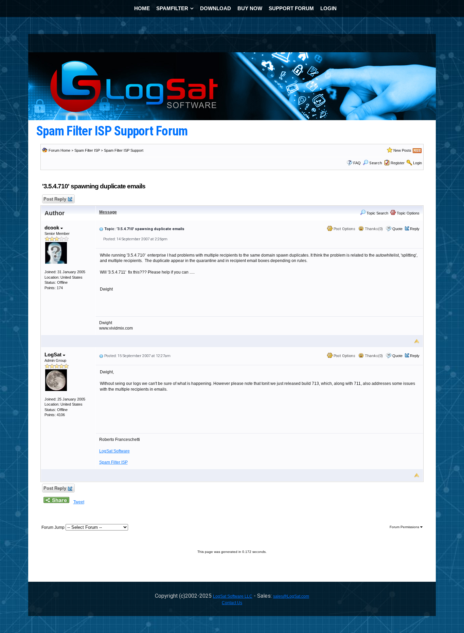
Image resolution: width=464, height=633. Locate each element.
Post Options (344, 229)
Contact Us (232, 602)
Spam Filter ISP (87, 150)
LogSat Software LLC (232, 596)
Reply (415, 229)
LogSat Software (114, 451)
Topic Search (376, 213)
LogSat (53, 354)
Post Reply (55, 199)
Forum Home (59, 150)
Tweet (78, 502)
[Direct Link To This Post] (101, 229)
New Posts (402, 150)
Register (398, 163)
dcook (52, 227)
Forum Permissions (405, 527)
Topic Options (408, 213)
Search (375, 163)
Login (417, 163)
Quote (397, 229)
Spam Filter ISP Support (123, 150)
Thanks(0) (373, 229)
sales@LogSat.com (291, 596)
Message (108, 212)
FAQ (357, 163)
